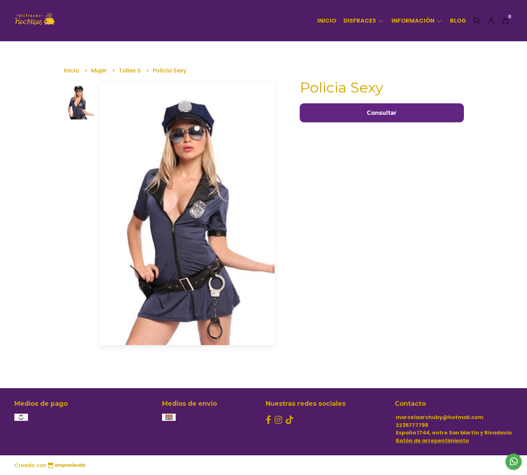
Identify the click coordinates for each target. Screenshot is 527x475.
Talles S (130, 70)
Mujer (99, 70)
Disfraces (360, 21)
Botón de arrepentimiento (432, 440)
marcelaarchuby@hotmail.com (439, 417)
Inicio (326, 21)
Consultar (382, 112)
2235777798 (412, 425)
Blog (458, 21)
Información (413, 21)
